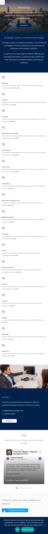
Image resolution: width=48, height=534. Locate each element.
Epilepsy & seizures (8, 217)
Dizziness (5, 83)
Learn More (16, 88)
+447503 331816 (9, 414)
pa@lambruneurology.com (13, 410)
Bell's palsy (5, 334)
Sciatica (4, 318)
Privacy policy (27, 529)
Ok (17, 529)
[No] (45, 525)
